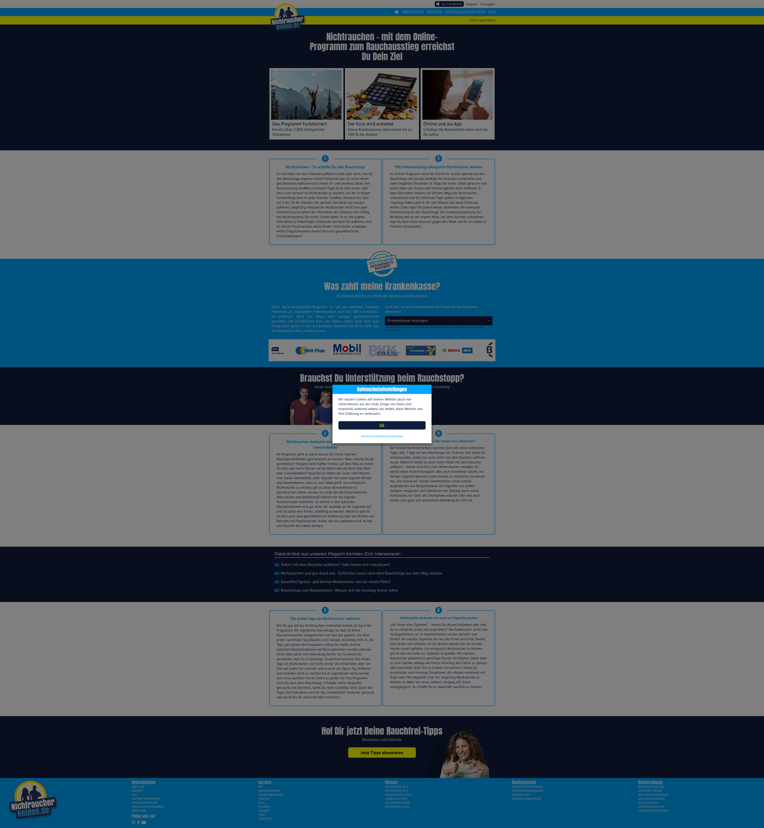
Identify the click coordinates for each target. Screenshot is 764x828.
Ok (382, 425)
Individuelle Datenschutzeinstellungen (382, 436)
